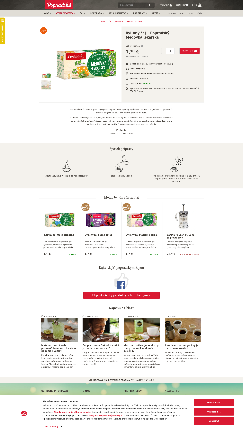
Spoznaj (171, 13)
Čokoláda (96, 13)
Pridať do (188, 50)
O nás (181, 13)
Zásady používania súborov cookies (72, 412)
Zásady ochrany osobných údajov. (105, 415)
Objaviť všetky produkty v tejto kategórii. (121, 295)
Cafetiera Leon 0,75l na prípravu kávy (180, 236)
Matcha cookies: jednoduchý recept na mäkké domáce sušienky (141, 348)
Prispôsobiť (212, 411)
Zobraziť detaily (50, 426)
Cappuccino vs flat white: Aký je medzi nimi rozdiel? (101, 347)
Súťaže (199, 13)
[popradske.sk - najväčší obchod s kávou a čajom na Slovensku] (58, 3)
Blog (191, 13)
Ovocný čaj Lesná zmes (98, 234)
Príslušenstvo (118, 13)
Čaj (82, 13)
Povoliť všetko (214, 402)
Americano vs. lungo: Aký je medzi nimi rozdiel (181, 347)
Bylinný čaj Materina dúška (142, 234)
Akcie (155, 13)
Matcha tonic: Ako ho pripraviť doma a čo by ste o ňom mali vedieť (58, 348)
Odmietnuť (214, 421)
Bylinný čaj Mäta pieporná (58, 234)
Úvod (103, 21)
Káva (47, 13)
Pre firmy (139, 13)
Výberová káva (64, 13)
